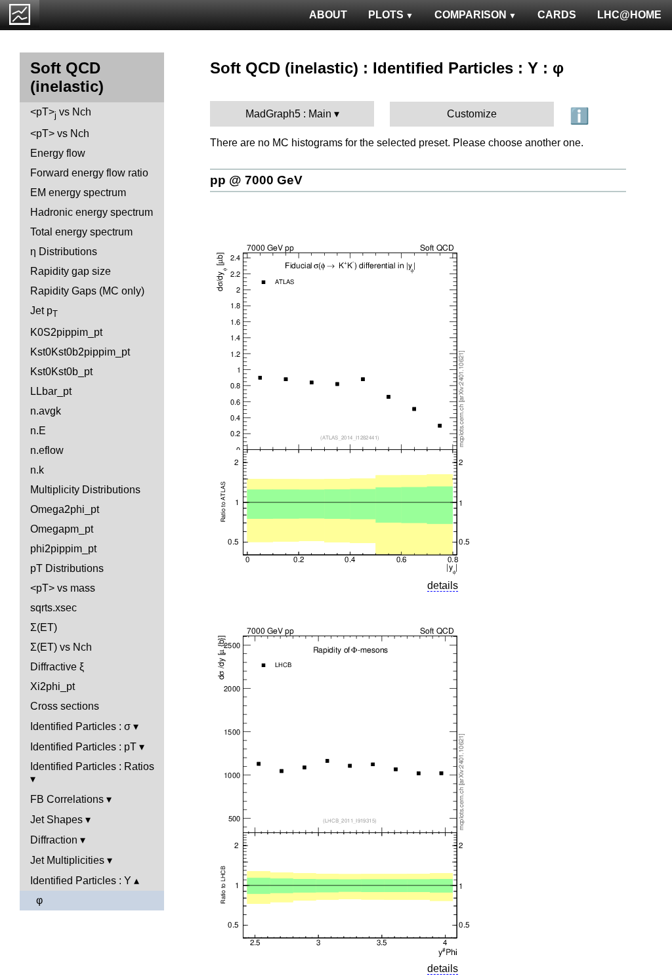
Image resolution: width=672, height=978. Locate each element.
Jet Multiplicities (67, 860)
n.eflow (47, 450)
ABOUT (328, 14)
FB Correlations (67, 799)
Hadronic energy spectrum (91, 212)
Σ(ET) (43, 627)
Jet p (44, 312)
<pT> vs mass (62, 588)
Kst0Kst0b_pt (61, 371)
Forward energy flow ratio (89, 172)
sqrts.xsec (53, 607)
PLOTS (386, 14)
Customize (472, 113)
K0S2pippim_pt (66, 332)
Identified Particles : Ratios (92, 766)
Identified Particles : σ (80, 726)
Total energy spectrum (81, 231)
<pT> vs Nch (60, 113)
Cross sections (64, 706)
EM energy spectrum (78, 192)
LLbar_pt (51, 391)
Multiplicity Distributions (85, 489)
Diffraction (53, 840)
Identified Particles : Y (80, 880)
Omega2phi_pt (64, 509)
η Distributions (63, 251)
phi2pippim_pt (63, 548)
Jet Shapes (56, 819)
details (442, 585)
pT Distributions (67, 568)
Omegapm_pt (61, 529)
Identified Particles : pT (83, 746)
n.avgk (45, 411)
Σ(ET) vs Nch (61, 647)
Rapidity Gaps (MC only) (87, 290)
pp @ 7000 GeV (256, 180)
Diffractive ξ (57, 666)
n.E (38, 430)
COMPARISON (470, 14)
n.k (37, 470)
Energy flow (57, 153)
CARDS (556, 14)
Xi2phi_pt (52, 686)
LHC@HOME (629, 14)
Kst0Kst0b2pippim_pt (80, 351)
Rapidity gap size (70, 271)
